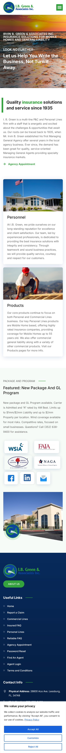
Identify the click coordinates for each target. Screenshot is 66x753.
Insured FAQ (14, 625)
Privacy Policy (32, 719)
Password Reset (16, 651)
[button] (59, 7)
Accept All (33, 729)
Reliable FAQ (14, 638)
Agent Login (14, 664)
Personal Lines (15, 631)
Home (10, 606)
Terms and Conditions (19, 670)
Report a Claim (15, 612)
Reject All (33, 746)
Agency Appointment (19, 644)
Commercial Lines (17, 619)
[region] (33, 727)
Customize (33, 738)
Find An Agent (15, 657)
